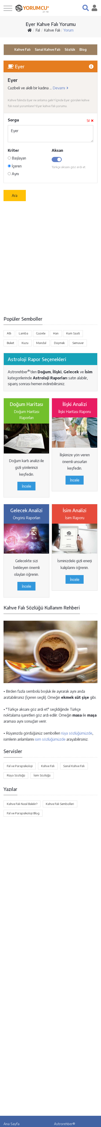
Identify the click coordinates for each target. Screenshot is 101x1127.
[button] (85, 8)
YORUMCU (36, 8)
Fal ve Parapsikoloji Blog (23, 813)
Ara (14, 195)
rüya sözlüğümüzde (76, 733)
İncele (26, 486)
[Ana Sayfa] (29, 30)
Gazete (40, 333)
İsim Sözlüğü (42, 775)
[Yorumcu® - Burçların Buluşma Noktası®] (19, 8)
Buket (10, 343)
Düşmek (59, 343)
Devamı (59, 88)
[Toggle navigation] (8, 8)
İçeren (16, 166)
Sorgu (13, 120)
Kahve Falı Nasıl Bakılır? (22, 804)
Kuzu (25, 343)
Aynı (15, 173)
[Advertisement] (50, 258)
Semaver (78, 343)
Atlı (9, 333)
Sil (88, 121)
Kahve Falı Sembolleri (60, 804)
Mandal (41, 343)
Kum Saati (73, 333)
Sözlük (70, 49)
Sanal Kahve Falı (47, 49)
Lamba (23, 333)
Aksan (57, 150)
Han (55, 333)
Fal (37, 30)
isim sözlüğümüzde (50, 739)
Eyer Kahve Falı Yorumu (51, 24)
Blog (83, 49)
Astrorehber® (64, 1124)
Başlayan (18, 158)
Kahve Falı (52, 30)
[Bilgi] (91, 66)
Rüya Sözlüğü (16, 775)
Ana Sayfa (11, 1124)
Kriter (13, 150)
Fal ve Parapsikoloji (20, 766)
